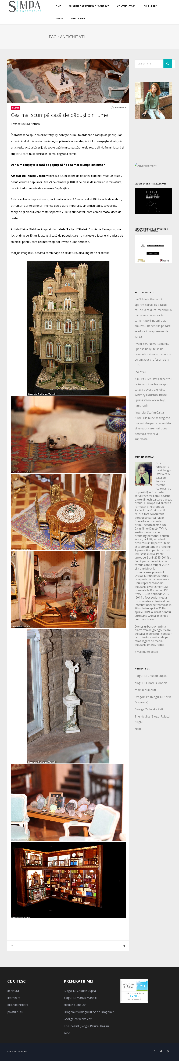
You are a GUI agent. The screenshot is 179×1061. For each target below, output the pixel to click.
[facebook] (154, 1051)
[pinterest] (168, 1051)
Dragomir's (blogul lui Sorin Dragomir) (89, 1012)
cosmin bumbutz (145, 690)
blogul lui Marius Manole (151, 683)
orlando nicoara (17, 1005)
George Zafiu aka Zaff (149, 709)
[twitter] (161, 1051)
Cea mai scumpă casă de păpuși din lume (59, 114)
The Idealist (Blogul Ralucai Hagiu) (86, 1026)
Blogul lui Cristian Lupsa (151, 676)
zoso (138, 729)
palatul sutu (15, 1012)
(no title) (140, 372)
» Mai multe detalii (146, 652)
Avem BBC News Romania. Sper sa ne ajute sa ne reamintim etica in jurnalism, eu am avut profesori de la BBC (153, 354)
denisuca (13, 991)
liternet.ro (13, 998)
